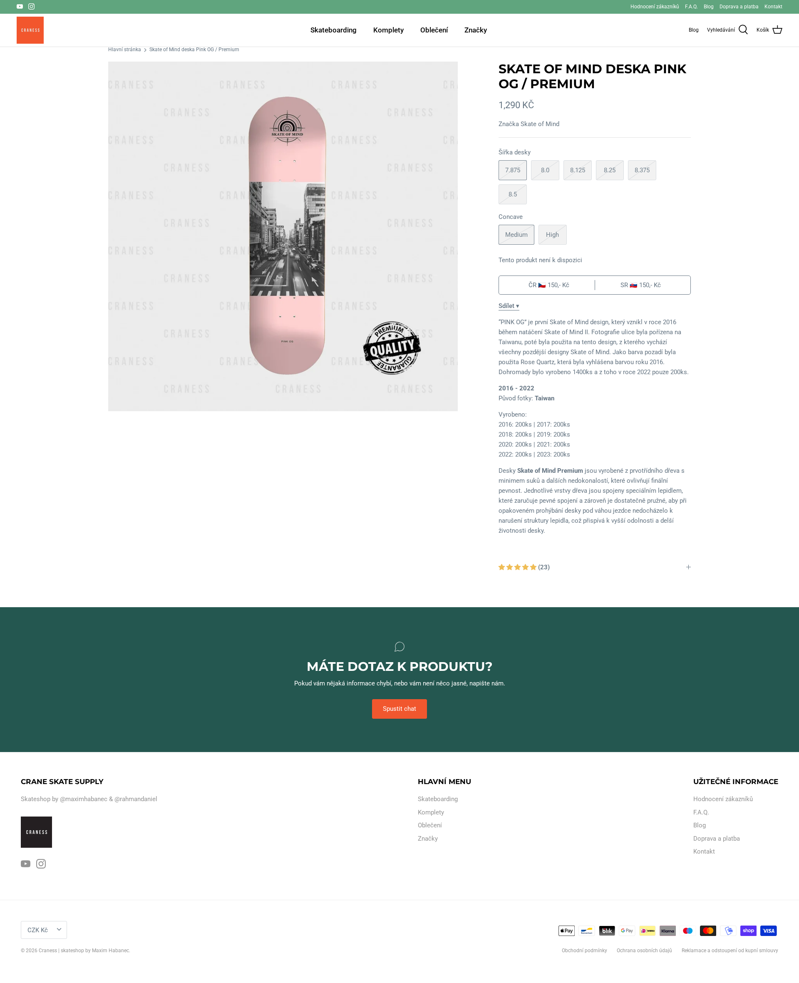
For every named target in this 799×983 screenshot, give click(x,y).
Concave (511, 217)
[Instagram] (31, 6)
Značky (475, 30)
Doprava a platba (739, 7)
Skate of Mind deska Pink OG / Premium (194, 50)
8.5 (513, 194)
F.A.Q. (691, 7)
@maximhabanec (83, 799)
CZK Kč (37, 930)
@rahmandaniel (135, 799)
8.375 (642, 170)
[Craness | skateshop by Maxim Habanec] (30, 30)
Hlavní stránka (124, 50)
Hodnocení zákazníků (654, 7)
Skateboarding (333, 30)
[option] (283, 236)
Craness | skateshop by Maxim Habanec (84, 950)
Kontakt (773, 7)
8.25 (609, 170)
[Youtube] (20, 6)
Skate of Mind (540, 124)
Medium (516, 234)
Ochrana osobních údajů (644, 950)
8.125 (577, 170)
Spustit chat (399, 708)
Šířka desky (515, 152)
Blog (709, 7)
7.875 (512, 170)
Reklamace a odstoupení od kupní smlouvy (730, 950)
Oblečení (434, 30)
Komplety (388, 30)
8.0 (545, 170)
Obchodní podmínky (584, 950)
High (552, 234)
